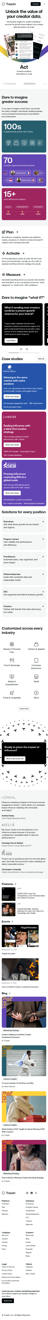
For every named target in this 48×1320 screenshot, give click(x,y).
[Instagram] (27, 1193)
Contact (35, 4)
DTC (27, 1217)
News (28, 1256)
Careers (5, 1239)
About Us (5, 1235)
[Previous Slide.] (21, 349)
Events (28, 1242)
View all (41, 359)
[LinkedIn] (31, 1193)
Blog (27, 1239)
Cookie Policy (7, 1274)
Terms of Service (8, 1267)
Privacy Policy (7, 1270)
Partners (29, 1270)
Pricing (4, 1246)
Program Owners (32, 1207)
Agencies (29, 1224)
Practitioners (30, 1211)
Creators (29, 1221)
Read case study (12, 396)
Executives (30, 1204)
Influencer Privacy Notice (11, 1277)
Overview (5, 1204)
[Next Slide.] (26, 349)
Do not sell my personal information (10, 1282)
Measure (5, 1214)
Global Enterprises (32, 1214)
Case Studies (30, 1246)
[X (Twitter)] (36, 1193)
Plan (3, 1207)
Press (4, 1249)
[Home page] (9, 4)
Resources (30, 1235)
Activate (5, 1211)
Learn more (24, 709)
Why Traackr (30, 1274)
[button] (44, 4)
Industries (29, 1267)
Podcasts (29, 1249)
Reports (29, 1252)
